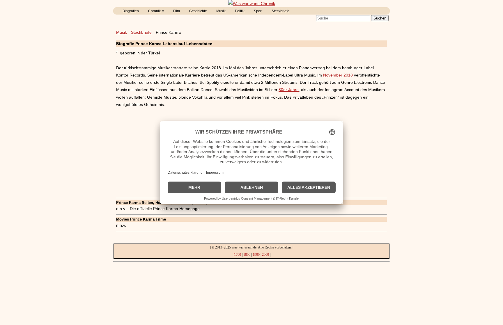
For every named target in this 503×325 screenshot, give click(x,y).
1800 (246, 255)
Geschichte (198, 11)
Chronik (154, 11)
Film (176, 11)
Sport (258, 11)
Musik (221, 11)
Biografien (131, 11)
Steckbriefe (280, 11)
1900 (256, 255)
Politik (240, 11)
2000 (265, 255)
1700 (237, 255)
